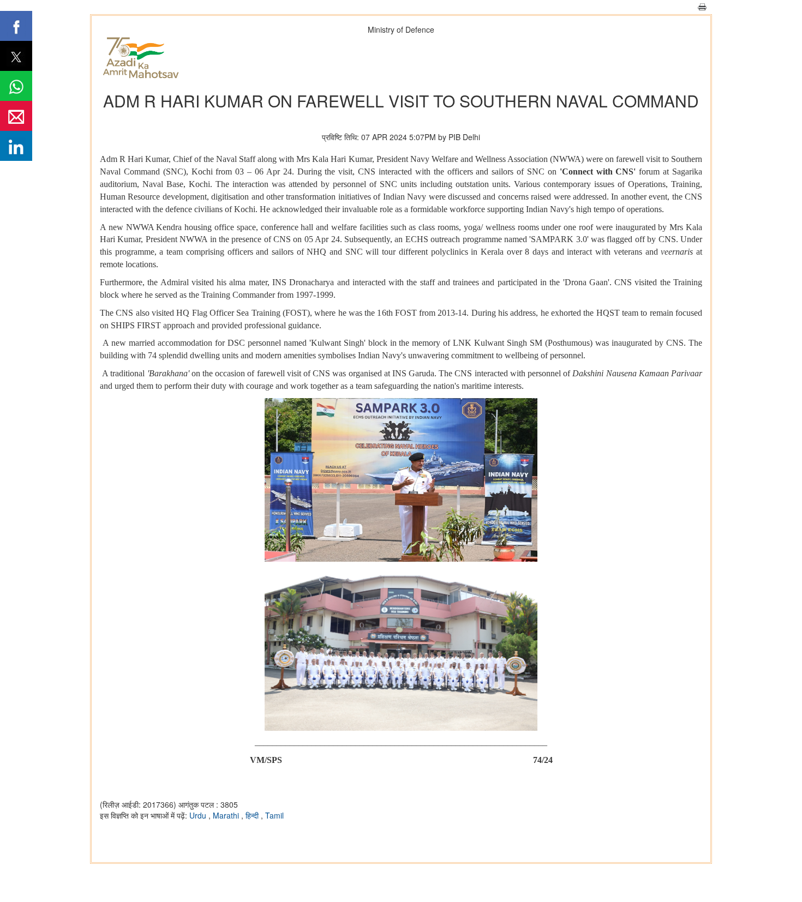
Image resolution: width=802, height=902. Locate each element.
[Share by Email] (16, 116)
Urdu (198, 815)
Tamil (274, 815)
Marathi (227, 815)
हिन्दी (253, 815)
